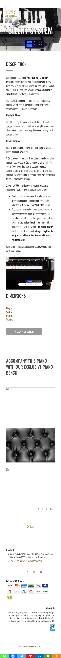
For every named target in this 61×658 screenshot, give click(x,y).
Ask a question (25, 331)
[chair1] (30, 389)
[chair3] (30, 470)
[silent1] (30, 288)
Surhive (33, 646)
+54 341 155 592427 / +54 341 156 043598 (26, 561)
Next (51, 509)
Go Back (30, 526)
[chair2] (30, 461)
